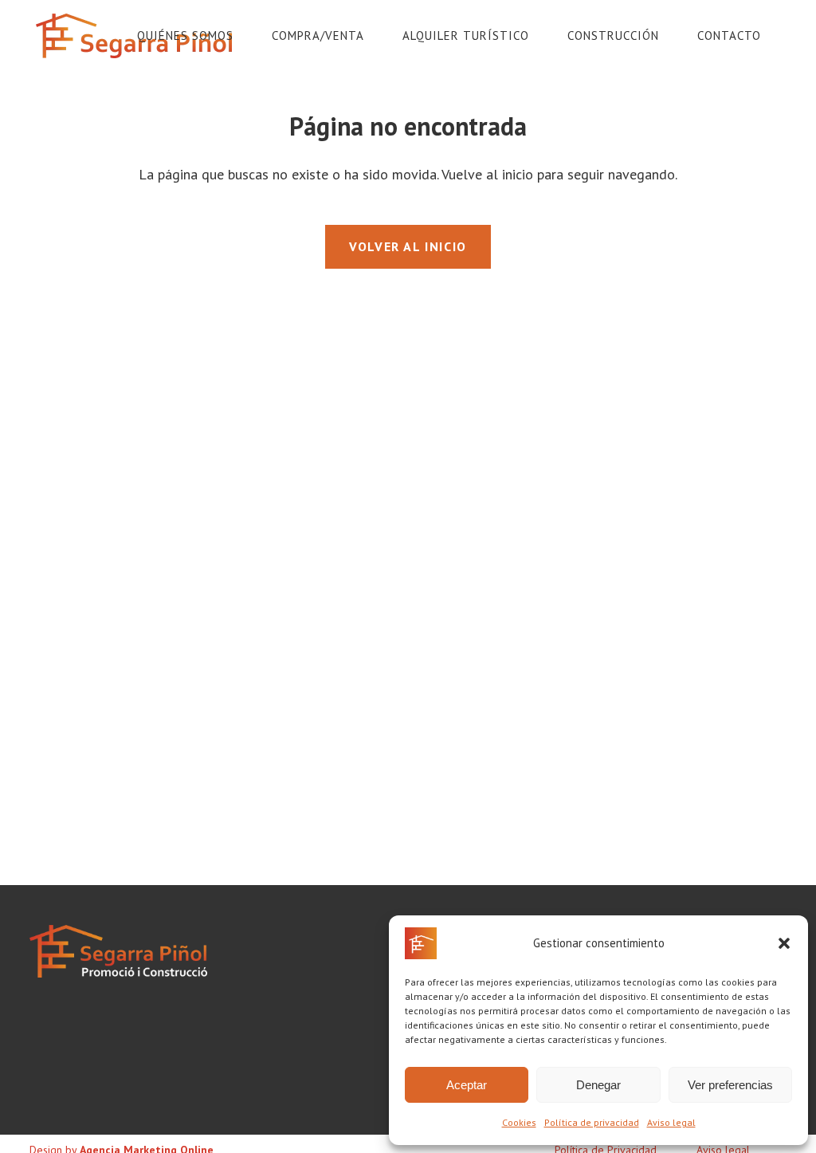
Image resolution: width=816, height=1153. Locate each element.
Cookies (519, 1122)
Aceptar (466, 1085)
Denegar (598, 1085)
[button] (784, 943)
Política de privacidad (591, 1122)
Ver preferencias (730, 1085)
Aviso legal (671, 1122)
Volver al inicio (408, 246)
